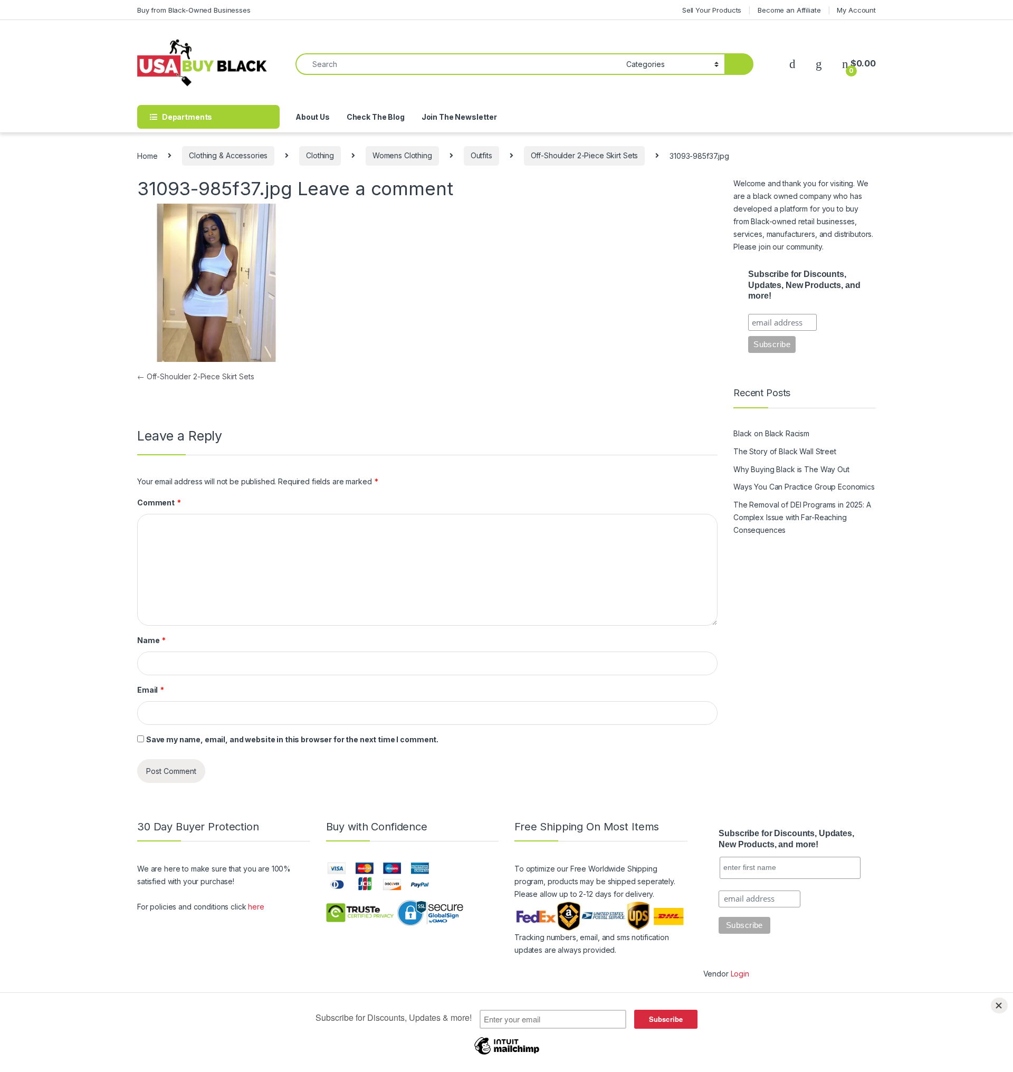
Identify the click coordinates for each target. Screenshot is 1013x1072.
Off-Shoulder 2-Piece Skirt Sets (584, 155)
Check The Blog (376, 116)
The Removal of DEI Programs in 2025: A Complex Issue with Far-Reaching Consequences (802, 517)
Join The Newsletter (459, 116)
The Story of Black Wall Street (784, 451)
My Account (856, 10)
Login (740, 973)
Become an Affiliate (789, 10)
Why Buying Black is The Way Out (791, 469)
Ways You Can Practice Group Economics (804, 486)
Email (150, 689)
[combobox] (457, 64)
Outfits (481, 155)
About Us (312, 116)
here (256, 906)
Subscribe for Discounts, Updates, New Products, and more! (804, 285)
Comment (159, 502)
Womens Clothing (402, 155)
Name (151, 640)
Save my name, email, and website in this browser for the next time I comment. (292, 739)
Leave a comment (375, 188)
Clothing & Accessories (228, 155)
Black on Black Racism (771, 433)
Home (147, 155)
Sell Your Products (711, 10)
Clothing (320, 155)
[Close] (999, 1005)
